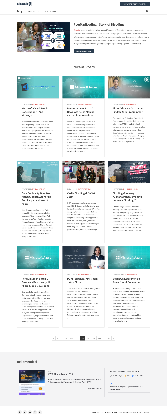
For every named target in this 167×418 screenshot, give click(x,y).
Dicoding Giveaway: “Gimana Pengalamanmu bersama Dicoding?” (129, 172)
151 (77, 338)
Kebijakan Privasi (129, 412)
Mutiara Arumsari (38, 104)
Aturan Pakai (117, 412)
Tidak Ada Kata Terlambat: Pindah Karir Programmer (129, 87)
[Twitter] (25, 412)
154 (93, 338)
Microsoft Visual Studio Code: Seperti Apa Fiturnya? (38, 87)
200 (108, 338)
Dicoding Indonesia (85, 104)
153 (88, 338)
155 (99, 338)
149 (66, 338)
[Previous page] (54, 338)
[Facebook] (19, 412)
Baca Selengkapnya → (84, 51)
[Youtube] (30, 412)
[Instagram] (35, 412)
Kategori (32, 11)
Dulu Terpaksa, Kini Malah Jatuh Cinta (83, 257)
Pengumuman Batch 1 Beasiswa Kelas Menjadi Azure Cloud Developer (38, 257)
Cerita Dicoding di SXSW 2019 (83, 172)
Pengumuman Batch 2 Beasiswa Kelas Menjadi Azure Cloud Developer (83, 87)
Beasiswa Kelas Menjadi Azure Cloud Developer (129, 257)
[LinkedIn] (40, 412)
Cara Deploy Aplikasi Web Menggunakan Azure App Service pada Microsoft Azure (38, 172)
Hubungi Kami (105, 412)
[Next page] (113, 338)
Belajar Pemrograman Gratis (135, 4)
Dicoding (77, 30)
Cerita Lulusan (49, 11)
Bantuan (95, 412)
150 (71, 338)
